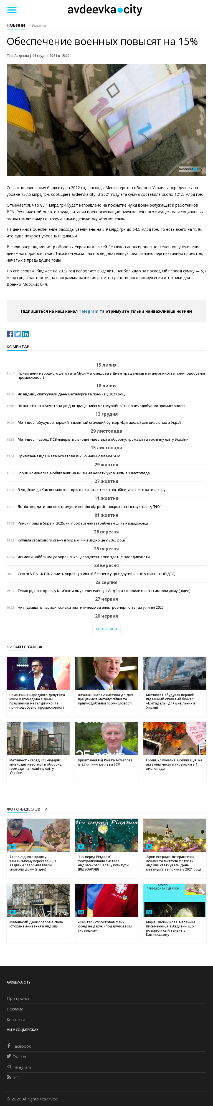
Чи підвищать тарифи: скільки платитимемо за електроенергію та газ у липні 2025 (91, 607)
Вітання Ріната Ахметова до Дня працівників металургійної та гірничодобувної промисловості (101, 406)
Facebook (21, 1046)
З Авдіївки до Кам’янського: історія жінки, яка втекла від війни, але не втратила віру (92, 490)
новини (16, 25)
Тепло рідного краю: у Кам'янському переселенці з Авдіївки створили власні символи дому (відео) (104, 591)
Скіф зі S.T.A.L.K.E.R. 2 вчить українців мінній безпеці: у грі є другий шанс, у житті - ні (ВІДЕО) (96, 574)
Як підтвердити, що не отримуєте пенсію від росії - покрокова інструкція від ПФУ (89, 507)
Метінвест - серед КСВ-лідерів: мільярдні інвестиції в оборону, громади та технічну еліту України (103, 439)
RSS (16, 1077)
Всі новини (106, 629)
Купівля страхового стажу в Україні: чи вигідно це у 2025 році (71, 540)
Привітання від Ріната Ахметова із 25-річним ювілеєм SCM (69, 456)
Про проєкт (18, 998)
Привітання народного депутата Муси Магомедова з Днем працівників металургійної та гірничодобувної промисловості (111, 375)
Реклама (15, 1009)
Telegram (88, 311)
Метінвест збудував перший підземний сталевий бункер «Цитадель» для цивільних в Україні (100, 422)
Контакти (16, 1019)
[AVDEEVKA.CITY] (105, 10)
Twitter (19, 1056)
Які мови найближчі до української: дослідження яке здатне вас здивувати (84, 557)
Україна (39, 25)
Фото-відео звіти (27, 809)
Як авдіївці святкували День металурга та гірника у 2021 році (71, 394)
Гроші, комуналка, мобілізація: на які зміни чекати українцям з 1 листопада (84, 473)
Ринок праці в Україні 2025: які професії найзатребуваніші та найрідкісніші (83, 523)
